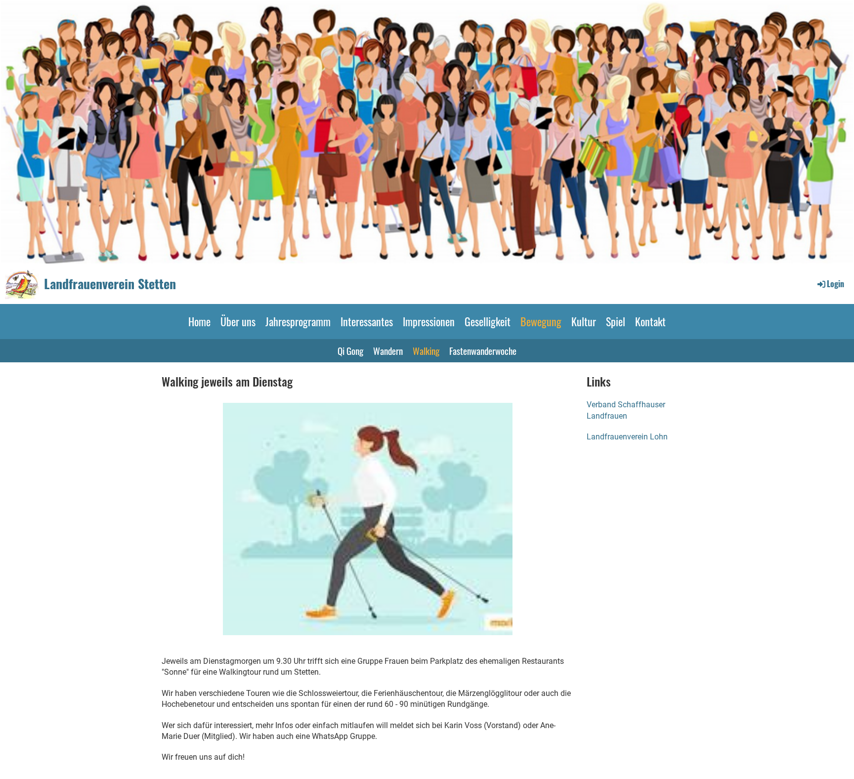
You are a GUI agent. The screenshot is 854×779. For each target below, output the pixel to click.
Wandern (388, 350)
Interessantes (367, 321)
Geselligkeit (488, 321)
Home (199, 321)
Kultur (583, 321)
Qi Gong (350, 350)
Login (835, 284)
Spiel (615, 321)
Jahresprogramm (298, 321)
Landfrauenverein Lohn (627, 436)
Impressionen (429, 321)
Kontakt (650, 321)
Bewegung (540, 321)
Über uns (238, 321)
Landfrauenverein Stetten (110, 284)
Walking (426, 350)
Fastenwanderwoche (482, 350)
